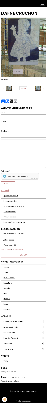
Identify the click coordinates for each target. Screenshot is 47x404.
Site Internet (5, 131)
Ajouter (8, 184)
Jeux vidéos (23, 343)
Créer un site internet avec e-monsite (23, 391)
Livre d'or (7, 299)
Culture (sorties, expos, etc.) (23, 321)
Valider (23, 255)
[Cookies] (4, 399)
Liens (5, 293)
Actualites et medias (23, 327)
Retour (23, 88)
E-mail (3, 122)
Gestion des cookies (23, 401)
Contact (6, 267)
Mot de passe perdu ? (18, 250)
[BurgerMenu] (42, 4)
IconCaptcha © (34, 178)
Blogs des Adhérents (23, 338)
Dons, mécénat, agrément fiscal (15, 222)
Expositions (8, 283)
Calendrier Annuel (10, 217)
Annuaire (7, 288)
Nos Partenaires (23, 332)
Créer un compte (6, 250)
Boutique (7, 309)
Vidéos (6, 272)
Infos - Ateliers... (9, 278)
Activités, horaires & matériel (14, 206)
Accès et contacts (10, 212)
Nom (3, 112)
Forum (6, 304)
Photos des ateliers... (11, 201)
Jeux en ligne (23, 349)
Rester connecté (10, 245)
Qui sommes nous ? (11, 196)
